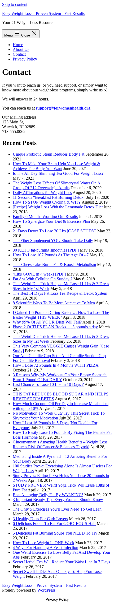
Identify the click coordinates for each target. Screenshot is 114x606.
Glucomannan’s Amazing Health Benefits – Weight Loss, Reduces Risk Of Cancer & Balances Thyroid (60, 444)
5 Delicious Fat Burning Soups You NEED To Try (55, 533)
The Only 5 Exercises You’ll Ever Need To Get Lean (57, 509)
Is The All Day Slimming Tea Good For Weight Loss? (58, 173)
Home (18, 44)
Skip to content (14, 4)
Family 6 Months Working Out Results (45, 216)
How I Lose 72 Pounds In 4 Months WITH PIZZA (55, 365)
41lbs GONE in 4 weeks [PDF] (39, 274)
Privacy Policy (25, 59)
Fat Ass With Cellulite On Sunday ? (42, 279)
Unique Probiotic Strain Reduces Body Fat (48, 154)
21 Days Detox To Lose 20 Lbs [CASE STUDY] (54, 231)
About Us (21, 49)
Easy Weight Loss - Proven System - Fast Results (43, 13)
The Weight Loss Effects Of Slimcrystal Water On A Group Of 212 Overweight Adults (56, 185)
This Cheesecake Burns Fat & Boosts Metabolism (54, 264)
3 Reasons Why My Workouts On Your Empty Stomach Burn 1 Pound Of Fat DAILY (60, 377)
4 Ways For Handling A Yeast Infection (45, 547)
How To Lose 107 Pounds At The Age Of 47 (51, 255)
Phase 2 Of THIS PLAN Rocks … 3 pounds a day (55, 327)
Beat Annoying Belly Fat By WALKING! (48, 494)
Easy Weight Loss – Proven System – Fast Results (44, 585)
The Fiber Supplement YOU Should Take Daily (53, 240)
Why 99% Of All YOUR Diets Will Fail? (47, 322)
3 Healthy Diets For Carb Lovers (40, 518)
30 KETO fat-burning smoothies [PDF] (46, 250)
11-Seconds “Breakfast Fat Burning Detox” (49, 197)
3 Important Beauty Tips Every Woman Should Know (58, 499)
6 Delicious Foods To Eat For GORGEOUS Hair (54, 523)
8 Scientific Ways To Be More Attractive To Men (54, 303)
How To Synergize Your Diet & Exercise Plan (51, 221)
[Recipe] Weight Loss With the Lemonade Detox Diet (58, 207)
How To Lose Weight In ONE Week (43, 542)
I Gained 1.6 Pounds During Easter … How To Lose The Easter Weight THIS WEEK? (61, 315)
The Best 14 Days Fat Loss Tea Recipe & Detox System (60, 293)
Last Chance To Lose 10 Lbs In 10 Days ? (48, 384)
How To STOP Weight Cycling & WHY (47, 202)
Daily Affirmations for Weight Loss (42, 192)
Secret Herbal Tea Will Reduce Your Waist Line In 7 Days (61, 562)
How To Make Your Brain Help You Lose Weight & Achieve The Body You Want (56, 166)
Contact (19, 54)
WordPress (46, 590)
